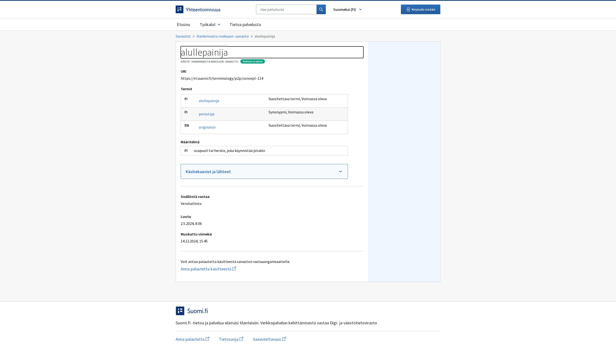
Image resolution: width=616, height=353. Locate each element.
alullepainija (209, 100)
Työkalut (208, 24)
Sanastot (183, 36)
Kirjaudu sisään (423, 9)
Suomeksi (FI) (344, 9)
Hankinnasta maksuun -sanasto (223, 36)
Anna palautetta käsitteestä (236, 269)
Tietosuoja (231, 339)
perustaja (206, 113)
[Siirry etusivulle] (213, 9)
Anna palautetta (192, 339)
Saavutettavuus (269, 339)
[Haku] (321, 9)
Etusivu (183, 24)
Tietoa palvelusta (245, 24)
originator (207, 127)
